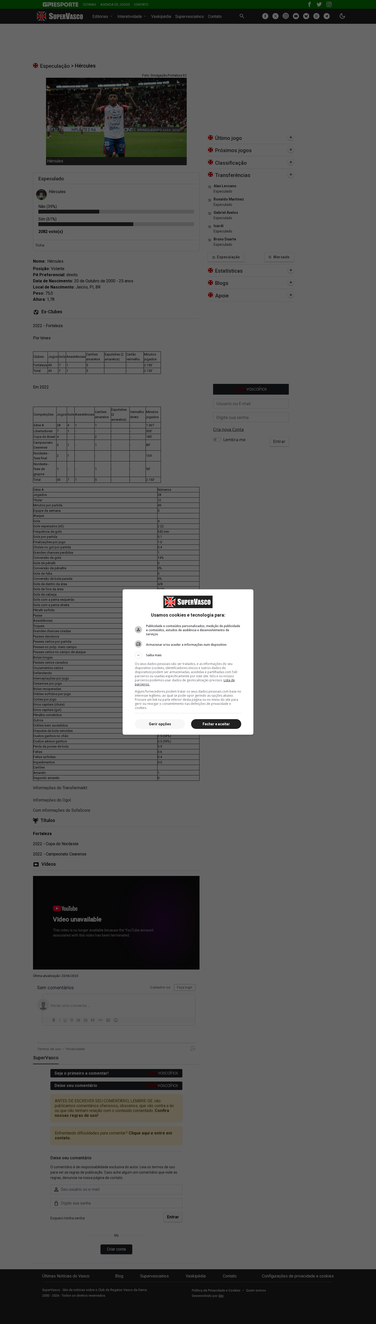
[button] (188, 655)
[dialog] (188, 662)
